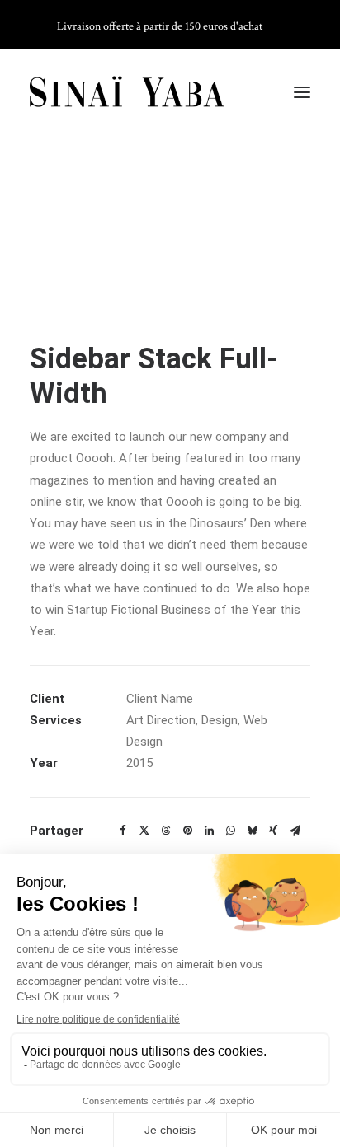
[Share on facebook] (123, 830)
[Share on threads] (166, 830)
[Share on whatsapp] (230, 830)
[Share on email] (295, 830)
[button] (302, 92)
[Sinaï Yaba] (127, 92)
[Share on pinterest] (187, 830)
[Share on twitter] (144, 830)
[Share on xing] (273, 830)
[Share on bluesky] (252, 830)
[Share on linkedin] (209, 830)
